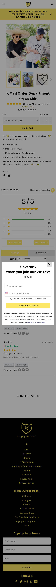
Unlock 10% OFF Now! (28, 305)
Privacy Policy (29, 322)
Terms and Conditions (40, 322)
